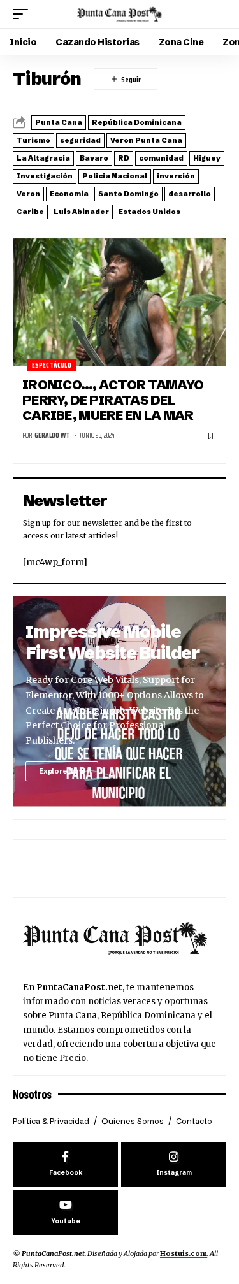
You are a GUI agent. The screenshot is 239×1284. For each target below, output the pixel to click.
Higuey (207, 158)
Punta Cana (58, 122)
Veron (28, 193)
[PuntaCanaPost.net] (120, 14)
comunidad (161, 158)
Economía (69, 193)
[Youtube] (65, 1212)
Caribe (30, 211)
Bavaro (94, 158)
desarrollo (189, 193)
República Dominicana (137, 122)
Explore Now (62, 771)
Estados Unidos (149, 211)
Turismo (33, 140)
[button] (23, 14)
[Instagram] (173, 1164)
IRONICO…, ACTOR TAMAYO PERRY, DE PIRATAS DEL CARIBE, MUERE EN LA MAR (112, 400)
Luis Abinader (81, 211)
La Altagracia (43, 158)
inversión (176, 175)
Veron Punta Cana (146, 140)
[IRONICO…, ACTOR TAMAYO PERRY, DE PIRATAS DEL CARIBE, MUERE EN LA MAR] (119, 302)
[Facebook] (65, 1164)
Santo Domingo (128, 193)
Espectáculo (51, 365)
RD (123, 158)
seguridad (80, 140)
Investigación (45, 175)
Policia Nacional (114, 175)
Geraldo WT (51, 435)
